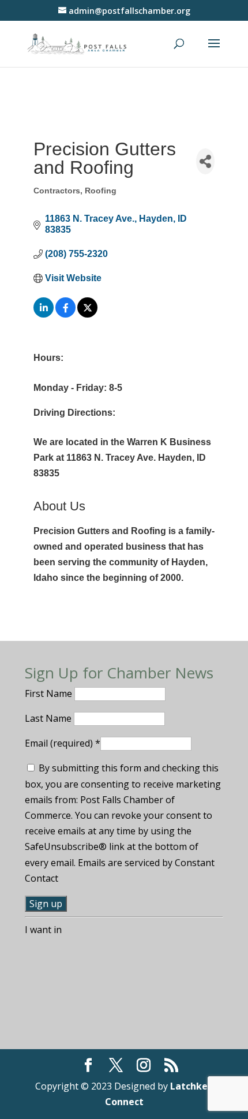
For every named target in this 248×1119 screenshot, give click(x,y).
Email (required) (62, 743)
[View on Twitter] (87, 314)
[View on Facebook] (65, 314)
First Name (49, 693)
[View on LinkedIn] (43, 314)
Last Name (49, 718)
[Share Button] (205, 161)
